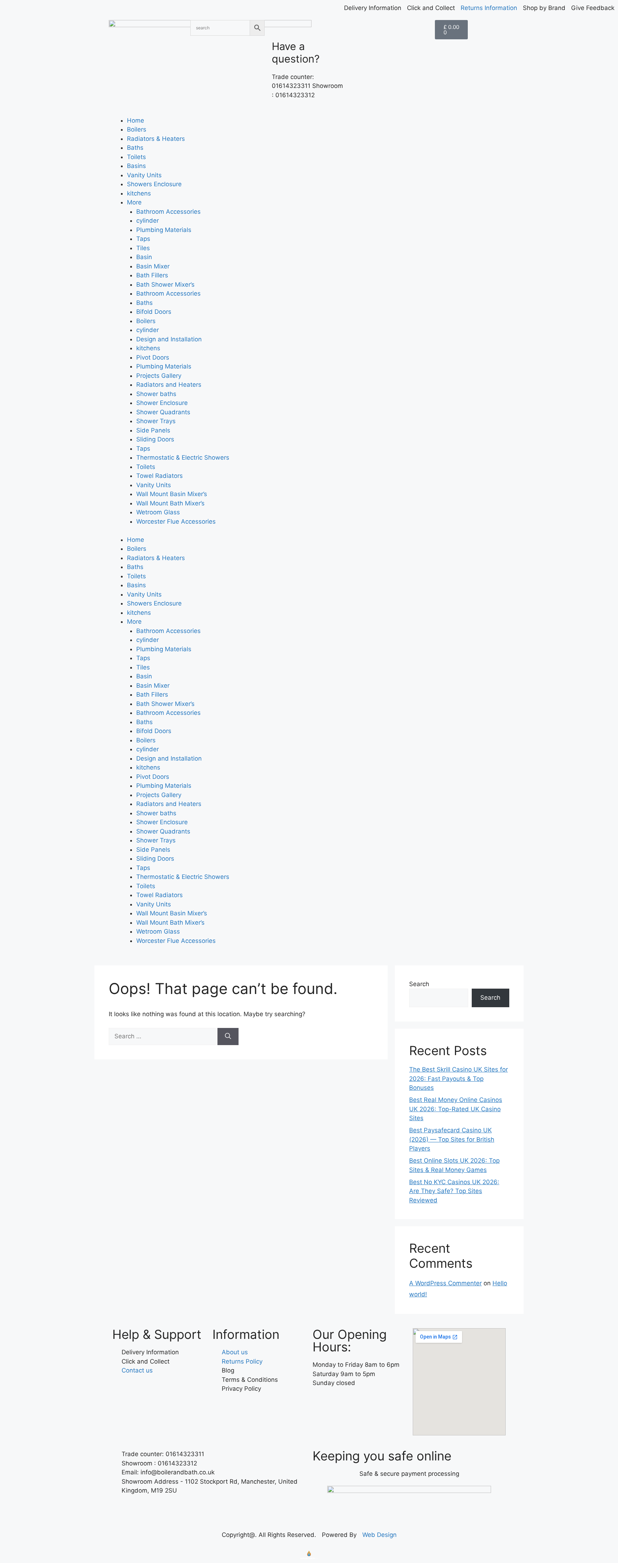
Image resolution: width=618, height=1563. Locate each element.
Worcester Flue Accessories (176, 521)
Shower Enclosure (162, 402)
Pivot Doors (152, 357)
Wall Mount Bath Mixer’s (170, 503)
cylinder (147, 220)
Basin (144, 257)
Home (135, 120)
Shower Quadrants (163, 412)
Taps (143, 238)
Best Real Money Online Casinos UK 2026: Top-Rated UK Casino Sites (455, 1109)
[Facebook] (321, 1404)
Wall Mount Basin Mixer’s (171, 494)
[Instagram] (341, 1404)
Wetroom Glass (158, 512)
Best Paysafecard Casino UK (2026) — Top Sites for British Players (451, 1139)
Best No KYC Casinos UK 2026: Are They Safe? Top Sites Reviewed (454, 1191)
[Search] (228, 1036)
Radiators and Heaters (168, 384)
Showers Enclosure (154, 184)
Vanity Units (144, 175)
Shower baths (156, 393)
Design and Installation (169, 339)
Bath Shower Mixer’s (165, 284)
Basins (136, 165)
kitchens (139, 193)
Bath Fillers (152, 275)
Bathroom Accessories (168, 211)
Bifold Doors (153, 311)
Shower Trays (156, 421)
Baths (135, 147)
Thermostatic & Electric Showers (182, 457)
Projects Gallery (158, 375)
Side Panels (153, 430)
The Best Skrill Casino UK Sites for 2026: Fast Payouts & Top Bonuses (458, 1078)
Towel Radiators (159, 475)
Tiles (143, 248)
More (134, 202)
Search (419, 984)
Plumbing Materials (163, 229)
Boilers (136, 129)
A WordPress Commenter (445, 1283)
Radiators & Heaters (156, 138)
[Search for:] (163, 1036)
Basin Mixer (153, 266)
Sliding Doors (155, 439)
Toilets (136, 156)
